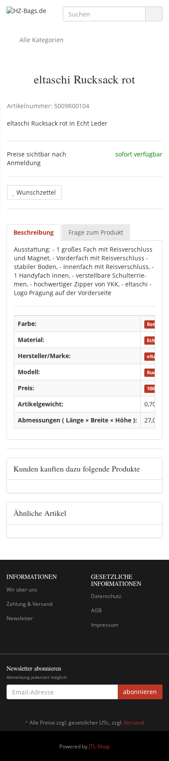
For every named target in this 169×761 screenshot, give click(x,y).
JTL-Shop (99, 746)
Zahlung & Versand (29, 604)
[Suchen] (154, 14)
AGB (96, 610)
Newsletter (19, 618)
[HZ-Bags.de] (28, 11)
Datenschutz (106, 596)
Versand (134, 722)
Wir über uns (21, 589)
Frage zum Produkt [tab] (95, 232)
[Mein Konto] (153, 40)
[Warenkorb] (131, 40)
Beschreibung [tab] (33, 232)
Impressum (104, 624)
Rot (151, 324)
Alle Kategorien (41, 40)
